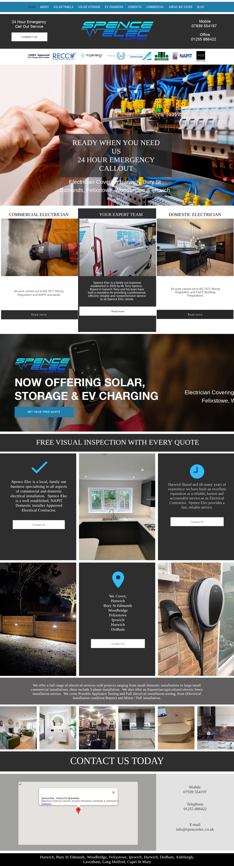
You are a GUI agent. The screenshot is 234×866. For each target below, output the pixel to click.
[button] (18, 727)
